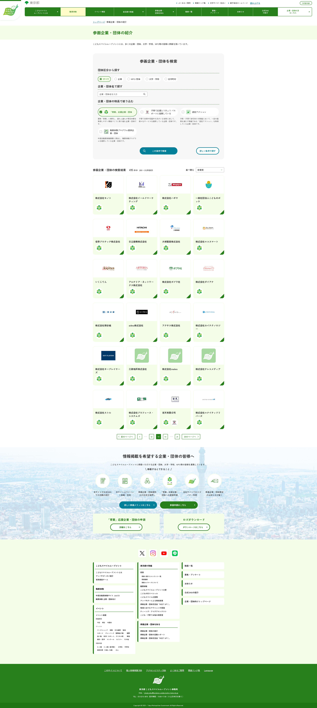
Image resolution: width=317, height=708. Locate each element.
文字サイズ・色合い (218, 3)
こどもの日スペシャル (149, 593)
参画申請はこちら (178, 505)
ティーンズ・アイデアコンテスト (153, 611)
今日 (98, 622)
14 (166, 437)
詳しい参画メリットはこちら (137, 505)
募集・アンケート (193, 574)
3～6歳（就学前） (110, 647)
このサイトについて (113, 670)
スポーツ (100, 633)
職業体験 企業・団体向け (106, 599)
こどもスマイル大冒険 (149, 597)
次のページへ (190, 436)
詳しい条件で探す (208, 150)
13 (159, 437)
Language (306, 3)
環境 (128, 636)
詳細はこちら (125, 527)
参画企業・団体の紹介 (149, 631)
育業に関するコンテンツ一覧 (151, 576)
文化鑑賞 (118, 630)
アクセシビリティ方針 (156, 670)
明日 (103, 622)
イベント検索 (101, 615)
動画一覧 (189, 565)
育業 (142, 572)
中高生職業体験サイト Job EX (108, 595)
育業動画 (145, 579)
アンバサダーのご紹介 (104, 576)
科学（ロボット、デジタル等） (114, 636)
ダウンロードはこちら (193, 527)
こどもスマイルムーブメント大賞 (153, 590)
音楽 (124, 630)
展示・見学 (101, 639)
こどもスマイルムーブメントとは (109, 572)
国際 (128, 633)
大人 (117, 650)
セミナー (119, 639)
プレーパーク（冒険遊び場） (115, 633)
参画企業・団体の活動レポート (152, 634)
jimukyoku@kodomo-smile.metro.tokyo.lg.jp (161, 693)
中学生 (127, 647)
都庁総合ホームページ (239, 3)
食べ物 (99, 636)
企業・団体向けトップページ (198, 601)
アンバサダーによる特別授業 (151, 600)
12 (152, 437)
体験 (111, 630)
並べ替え (190, 169)
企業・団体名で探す (110, 86)
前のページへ (127, 436)
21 (178, 437)
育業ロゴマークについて (150, 582)
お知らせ (189, 583)
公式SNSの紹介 (191, 592)
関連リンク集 (200, 3)
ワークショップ (102, 630)
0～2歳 (99, 647)
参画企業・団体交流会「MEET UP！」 (155, 604)
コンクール (110, 639)
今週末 (109, 622)
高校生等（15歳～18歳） (105, 650)
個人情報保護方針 (134, 670)
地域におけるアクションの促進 (152, 608)
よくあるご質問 (184, 3)
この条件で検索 (159, 150)
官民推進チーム (102, 579)
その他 (126, 639)
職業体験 (143, 586)
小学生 (120, 647)
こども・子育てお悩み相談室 (151, 615)
